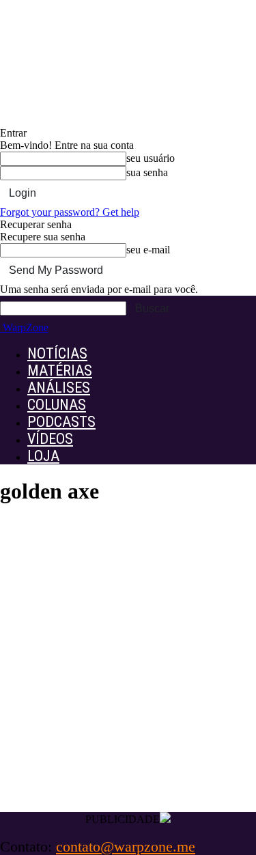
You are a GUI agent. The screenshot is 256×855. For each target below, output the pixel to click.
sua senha (147, 172)
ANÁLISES (58, 387)
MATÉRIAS (59, 370)
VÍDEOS (50, 438)
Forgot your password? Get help (69, 212)
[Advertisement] (128, 671)
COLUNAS (56, 404)
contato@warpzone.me (125, 846)
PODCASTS (61, 421)
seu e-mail (148, 249)
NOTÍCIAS (57, 353)
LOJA (43, 455)
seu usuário (150, 158)
